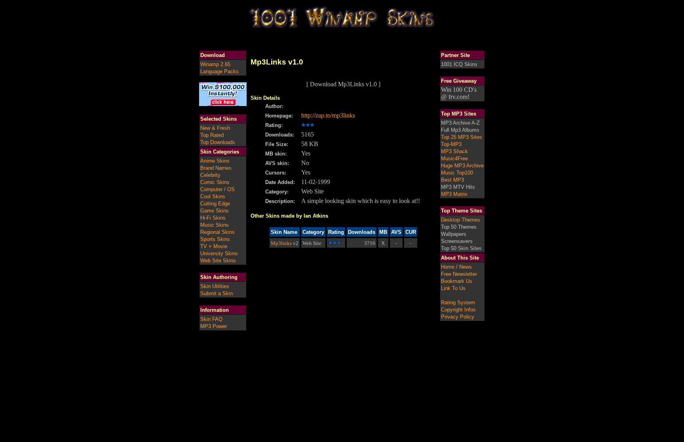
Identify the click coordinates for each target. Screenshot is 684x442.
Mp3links (281, 243)
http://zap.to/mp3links (328, 115)
